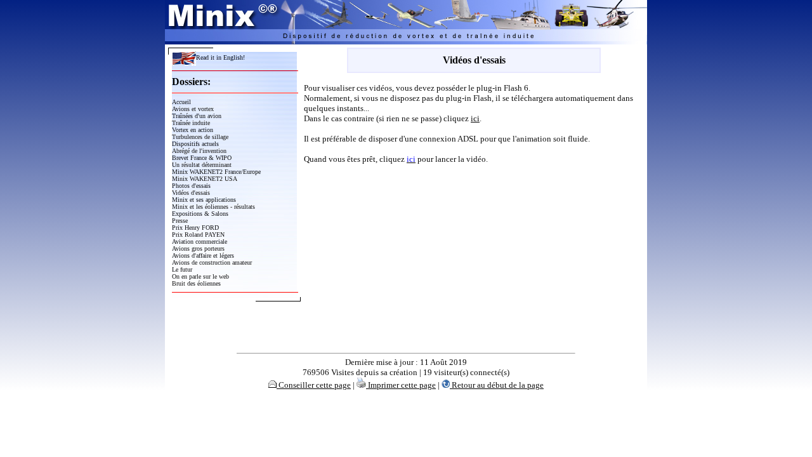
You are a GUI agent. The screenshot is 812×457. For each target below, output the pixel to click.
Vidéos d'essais (191, 192)
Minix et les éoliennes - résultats (213, 206)
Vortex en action (192, 129)
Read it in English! (220, 57)
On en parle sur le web (200, 276)
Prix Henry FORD (195, 227)
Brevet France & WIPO (202, 157)
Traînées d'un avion (196, 115)
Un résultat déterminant (202, 164)
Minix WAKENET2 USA (204, 178)
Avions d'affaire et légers (203, 255)
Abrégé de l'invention (199, 150)
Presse (180, 220)
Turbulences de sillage (200, 136)
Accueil (181, 101)
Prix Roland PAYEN (198, 234)
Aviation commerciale (199, 241)
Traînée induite (191, 122)
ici (475, 118)
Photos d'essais (191, 185)
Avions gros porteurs (198, 248)
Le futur (182, 269)
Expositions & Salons (200, 213)
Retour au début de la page (497, 385)
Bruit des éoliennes (196, 283)
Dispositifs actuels (195, 143)
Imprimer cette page (401, 385)
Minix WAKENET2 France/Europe (216, 171)
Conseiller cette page (314, 385)
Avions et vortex (193, 108)
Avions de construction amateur (212, 262)
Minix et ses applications (204, 199)
